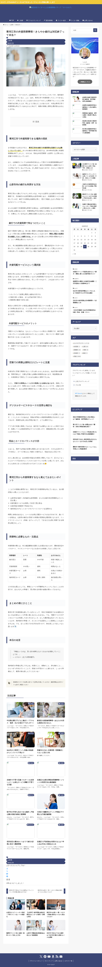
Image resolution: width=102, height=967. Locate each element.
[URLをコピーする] (8, 880)
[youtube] (49, 956)
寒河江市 (10, 43)
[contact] (61, 956)
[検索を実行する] (95, 30)
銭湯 (85, 353)
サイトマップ (49, 961)
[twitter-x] (41, 956)
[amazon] (53, 956)
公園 (85, 346)
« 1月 (74, 254)
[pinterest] (45, 956)
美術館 (77, 353)
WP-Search (78, 393)
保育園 (77, 346)
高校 (77, 356)
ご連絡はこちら (85, 82)
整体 (86, 350)
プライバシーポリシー (36, 961)
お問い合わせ (58, 961)
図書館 (77, 350)
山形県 (9, 40)
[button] (7, 869)
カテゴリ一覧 (68, 961)
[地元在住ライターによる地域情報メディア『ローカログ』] (51, 11)
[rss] (57, 956)
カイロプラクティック (81, 343)
